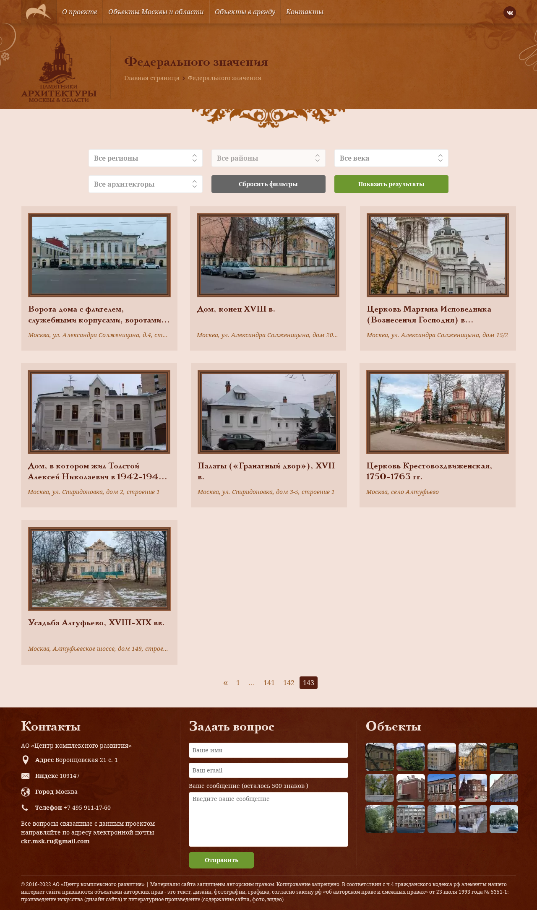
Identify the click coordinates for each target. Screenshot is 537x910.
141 (269, 682)
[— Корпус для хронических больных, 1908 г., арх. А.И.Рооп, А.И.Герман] (442, 757)
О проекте (79, 11)
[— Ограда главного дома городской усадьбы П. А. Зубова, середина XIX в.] (504, 757)
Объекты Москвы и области (156, 11)
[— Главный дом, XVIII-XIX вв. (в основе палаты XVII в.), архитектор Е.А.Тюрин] (379, 757)
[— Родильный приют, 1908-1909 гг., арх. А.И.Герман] (442, 788)
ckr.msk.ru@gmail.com (55, 841)
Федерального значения (224, 78)
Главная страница (152, 78)
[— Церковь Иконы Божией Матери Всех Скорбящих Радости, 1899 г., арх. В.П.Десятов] (473, 788)
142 (289, 682)
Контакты (304, 11)
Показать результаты (391, 184)
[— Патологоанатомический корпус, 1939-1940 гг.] (410, 788)
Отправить (221, 860)
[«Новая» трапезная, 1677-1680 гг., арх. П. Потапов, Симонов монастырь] (473, 819)
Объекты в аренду (245, 11)
